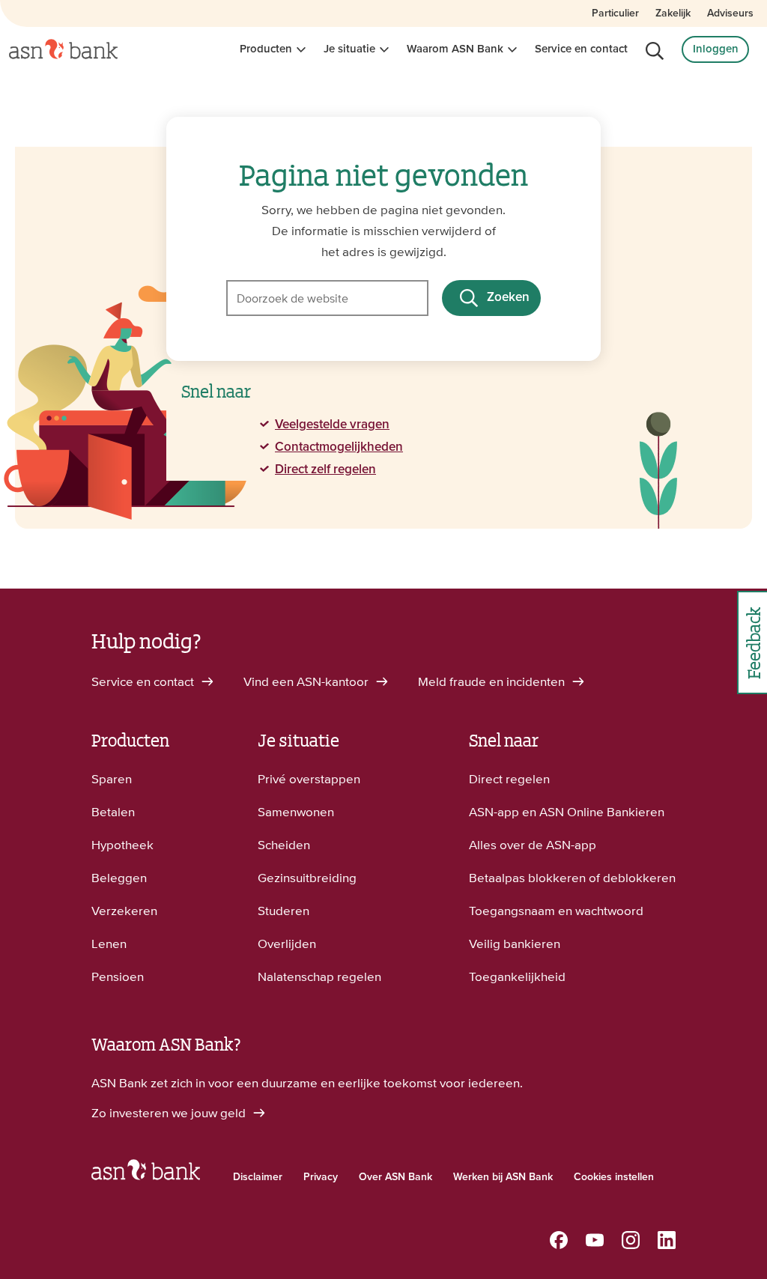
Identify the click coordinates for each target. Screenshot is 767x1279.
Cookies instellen (614, 1177)
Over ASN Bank (395, 1177)
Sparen (111, 778)
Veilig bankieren (514, 943)
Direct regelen (509, 778)
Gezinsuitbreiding (307, 877)
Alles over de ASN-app (532, 844)
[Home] (63, 49)
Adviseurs (730, 13)
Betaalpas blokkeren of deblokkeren (572, 877)
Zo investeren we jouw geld (170, 1112)
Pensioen (117, 976)
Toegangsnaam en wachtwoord (556, 910)
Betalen (113, 811)
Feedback (752, 643)
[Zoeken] (655, 51)
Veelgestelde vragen (332, 425)
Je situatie (349, 49)
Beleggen (119, 877)
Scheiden (284, 844)
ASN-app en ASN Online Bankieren (566, 811)
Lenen (109, 943)
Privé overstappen (309, 778)
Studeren (283, 910)
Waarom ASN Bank (455, 49)
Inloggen (716, 49)
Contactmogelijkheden (339, 447)
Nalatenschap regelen (319, 976)
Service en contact (581, 49)
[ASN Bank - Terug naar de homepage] (145, 1173)
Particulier (615, 13)
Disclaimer (257, 1177)
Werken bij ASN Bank (503, 1177)
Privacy (320, 1177)
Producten (266, 49)
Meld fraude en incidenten (493, 681)
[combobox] (327, 298)
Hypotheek (122, 844)
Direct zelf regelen (325, 470)
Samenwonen (296, 811)
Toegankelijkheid (517, 976)
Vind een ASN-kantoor (307, 681)
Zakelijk (673, 13)
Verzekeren (124, 910)
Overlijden (287, 943)
